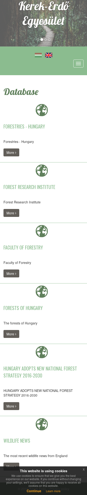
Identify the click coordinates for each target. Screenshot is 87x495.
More (10, 152)
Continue (34, 490)
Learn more (53, 491)
